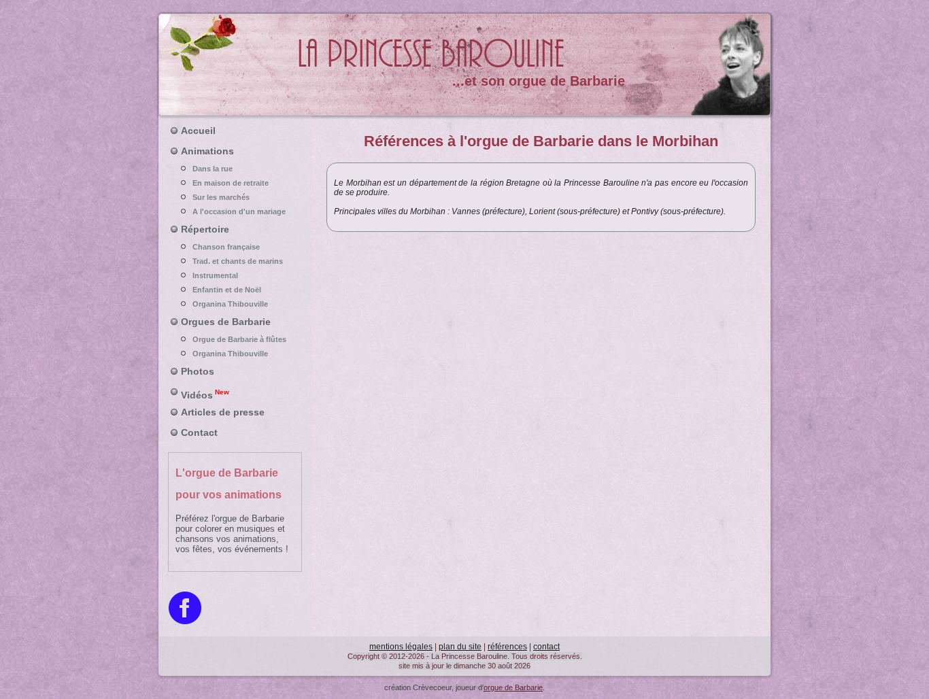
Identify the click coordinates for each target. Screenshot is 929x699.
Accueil (198, 130)
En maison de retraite (230, 183)
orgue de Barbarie (513, 687)
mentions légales (401, 646)
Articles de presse (223, 412)
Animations (207, 151)
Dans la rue (212, 169)
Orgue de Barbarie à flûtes (239, 339)
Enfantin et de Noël (226, 290)
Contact (199, 432)
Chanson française (226, 247)
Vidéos (205, 394)
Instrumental (215, 275)
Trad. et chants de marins (237, 261)
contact (546, 646)
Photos (197, 371)
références (507, 646)
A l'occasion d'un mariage (239, 211)
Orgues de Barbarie (226, 321)
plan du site (460, 646)
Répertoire (205, 229)
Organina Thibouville (230, 304)
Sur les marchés (221, 197)
